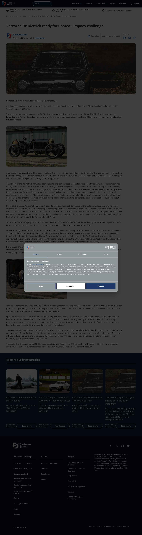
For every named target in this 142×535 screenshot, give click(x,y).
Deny (41, 286)
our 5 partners (38, 264)
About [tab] (106, 254)
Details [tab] (59, 254)
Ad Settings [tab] (82, 254)
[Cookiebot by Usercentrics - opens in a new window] (106, 247)
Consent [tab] (36, 254)
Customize (70, 286)
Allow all (101, 286)
